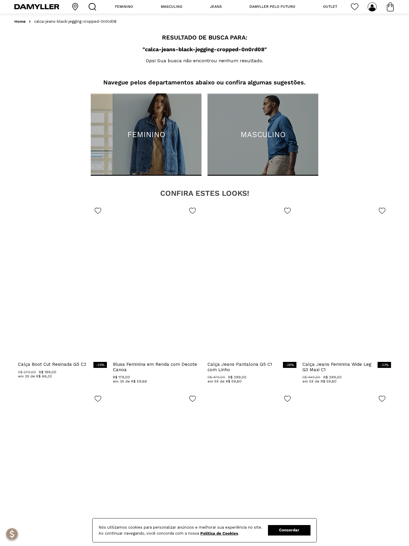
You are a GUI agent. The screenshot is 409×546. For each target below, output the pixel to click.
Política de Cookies (219, 533)
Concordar (289, 530)
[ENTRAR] (373, 7)
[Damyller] (36, 6)
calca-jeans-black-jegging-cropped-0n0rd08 (75, 21)
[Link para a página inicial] (20, 21)
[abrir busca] (93, 6)
